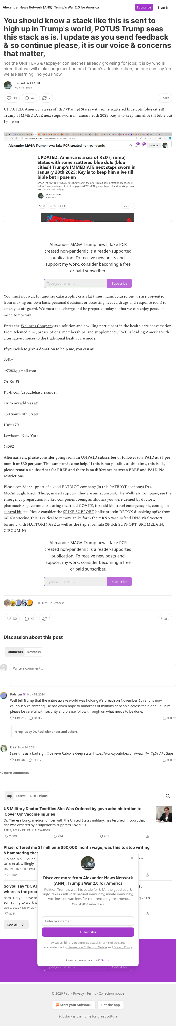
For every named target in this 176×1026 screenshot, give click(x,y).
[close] (132, 857)
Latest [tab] (21, 796)
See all (13, 924)
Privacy (78, 993)
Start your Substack (76, 1005)
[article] (88, 822)
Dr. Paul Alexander (29, 83)
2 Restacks (57, 603)
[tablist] (23, 651)
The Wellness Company (138, 493)
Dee (13, 747)
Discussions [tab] (38, 796)
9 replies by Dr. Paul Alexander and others (46, 732)
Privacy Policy (122, 947)
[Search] (167, 795)
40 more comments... (15, 773)
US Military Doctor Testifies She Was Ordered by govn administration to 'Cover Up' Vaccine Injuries (72, 811)
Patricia (16, 694)
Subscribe (144, 7)
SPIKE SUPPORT (78, 512)
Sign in (164, 7)
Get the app (110, 1005)
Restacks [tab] (34, 652)
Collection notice (111, 993)
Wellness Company (37, 326)
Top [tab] (9, 796)
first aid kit (104, 506)
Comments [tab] (14, 652)
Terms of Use (110, 942)
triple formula (92, 524)
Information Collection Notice (86, 947)
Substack (65, 1016)
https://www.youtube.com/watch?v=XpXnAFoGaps (133, 753)
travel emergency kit (133, 506)
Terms (91, 993)
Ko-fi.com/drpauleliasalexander (30, 392)
